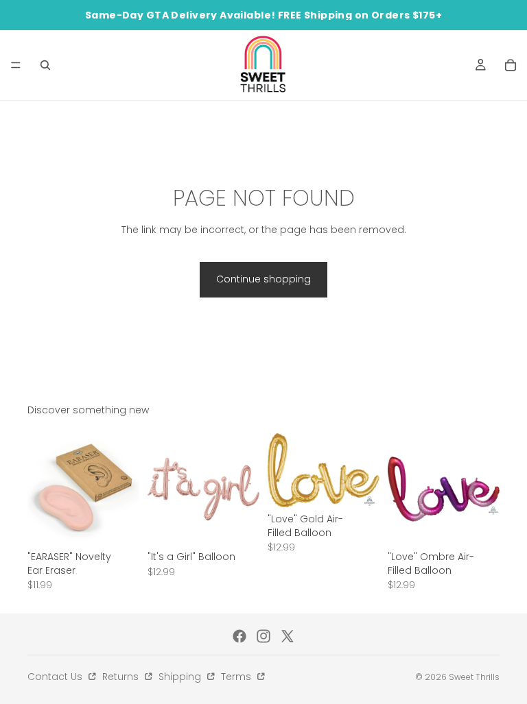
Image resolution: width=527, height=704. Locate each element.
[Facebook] (239, 636)
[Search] (45, 65)
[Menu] (16, 65)
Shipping (181, 676)
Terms (237, 676)
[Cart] (510, 65)
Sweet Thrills (474, 677)
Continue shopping (263, 279)
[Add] (118, 523)
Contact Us (56, 676)
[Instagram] (263, 636)
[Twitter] (287, 636)
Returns (121, 676)
